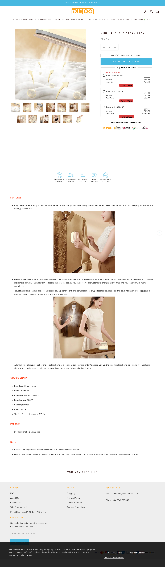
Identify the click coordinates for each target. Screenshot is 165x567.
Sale (149, 20)
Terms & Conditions (76, 507)
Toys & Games (77, 20)
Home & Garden (20, 20)
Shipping (71, 493)
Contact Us (15, 503)
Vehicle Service (124, 20)
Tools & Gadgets (107, 20)
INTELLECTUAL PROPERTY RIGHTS (28, 512)
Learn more (30, 555)
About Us (14, 498)
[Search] (151, 11)
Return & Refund (74, 503)
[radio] (126, 78)
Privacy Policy (73, 498)
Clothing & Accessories (40, 20)
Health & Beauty (61, 20)
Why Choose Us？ (18, 507)
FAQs (12, 493)
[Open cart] (157, 11)
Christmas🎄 (139, 20)
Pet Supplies (91, 20)
